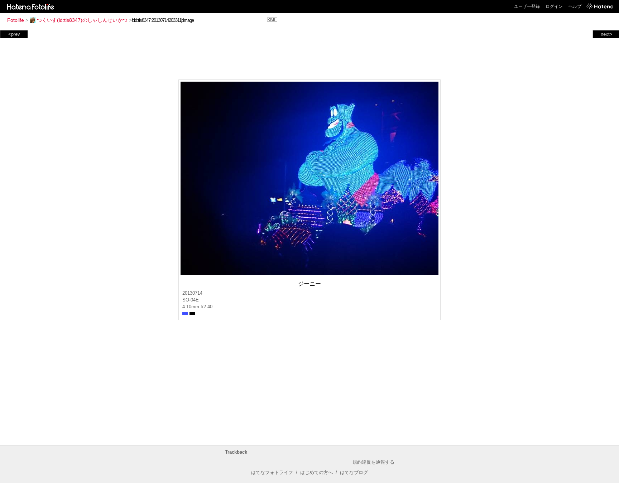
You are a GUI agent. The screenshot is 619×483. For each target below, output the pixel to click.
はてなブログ (354, 472)
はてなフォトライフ (272, 472)
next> (607, 34)
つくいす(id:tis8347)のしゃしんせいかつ (82, 20)
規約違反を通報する (373, 462)
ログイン (554, 6)
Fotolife (15, 20)
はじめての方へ (316, 472)
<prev (14, 34)
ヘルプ (574, 6)
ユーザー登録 (527, 6)
